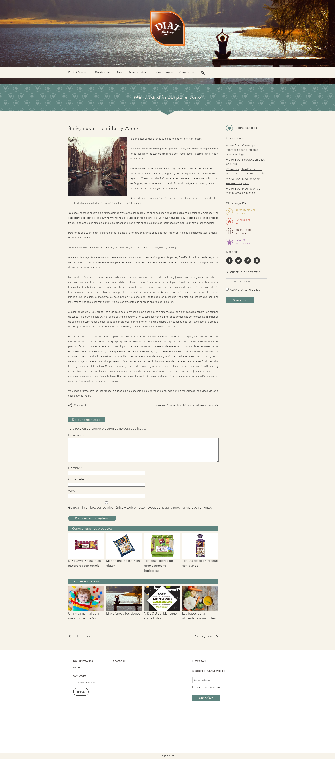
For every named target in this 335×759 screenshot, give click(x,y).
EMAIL (81, 691)
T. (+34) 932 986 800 (84, 682)
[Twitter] (238, 263)
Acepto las (245, 289)
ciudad (194, 405)
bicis (186, 405)
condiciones (252, 289)
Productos (103, 72)
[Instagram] (257, 263)
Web (71, 491)
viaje (215, 405)
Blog (120, 72)
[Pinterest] (247, 263)
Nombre (75, 468)
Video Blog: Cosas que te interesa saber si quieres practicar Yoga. (243, 150)
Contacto (186, 72)
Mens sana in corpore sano (167, 97)
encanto (205, 405)
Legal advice (167, 755)
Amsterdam (174, 405)
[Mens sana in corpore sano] (167, 29)
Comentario (76, 435)
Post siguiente (206, 636)
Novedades (138, 72)
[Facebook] (229, 263)
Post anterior (79, 636)
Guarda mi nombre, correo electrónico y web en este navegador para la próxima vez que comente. (140, 507)
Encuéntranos (163, 72)
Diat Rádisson (78, 72)
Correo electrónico (83, 479)
